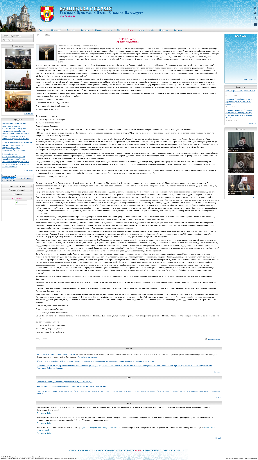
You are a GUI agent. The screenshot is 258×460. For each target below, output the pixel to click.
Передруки (164, 30)
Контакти (178, 30)
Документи (85, 30)
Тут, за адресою (44, 354)
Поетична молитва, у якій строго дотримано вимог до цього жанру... (64, 382)
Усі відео (253, 197)
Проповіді (71, 30)
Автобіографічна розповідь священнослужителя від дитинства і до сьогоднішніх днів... (72, 386)
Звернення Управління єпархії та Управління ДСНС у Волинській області (238, 101)
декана (85, 427)
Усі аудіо (218, 438)
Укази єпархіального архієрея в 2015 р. (240, 92)
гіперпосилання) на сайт (69, 458)
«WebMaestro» (251, 458)
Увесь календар (249, 79)
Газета (130, 30)
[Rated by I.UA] (21, 204)
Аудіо (151, 30)
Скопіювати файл (44, 413)
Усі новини (217, 372)
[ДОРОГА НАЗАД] (46, 52)
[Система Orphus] (17, 178)
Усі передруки (28, 170)
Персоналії (56, 30)
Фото (109, 30)
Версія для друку (214, 339)
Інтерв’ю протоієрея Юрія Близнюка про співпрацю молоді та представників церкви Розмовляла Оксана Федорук (17, 146)
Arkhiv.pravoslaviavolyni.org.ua (63, 354)
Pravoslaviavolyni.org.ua (87, 357)
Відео (119, 30)
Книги (141, 30)
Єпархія (42, 30)
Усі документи (251, 123)
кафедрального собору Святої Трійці (103, 427)
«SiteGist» (240, 458)
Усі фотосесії (28, 113)
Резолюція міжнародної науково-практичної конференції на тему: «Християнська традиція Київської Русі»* (239, 114)
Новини (98, 30)
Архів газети (8, 40)
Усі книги (218, 397)
